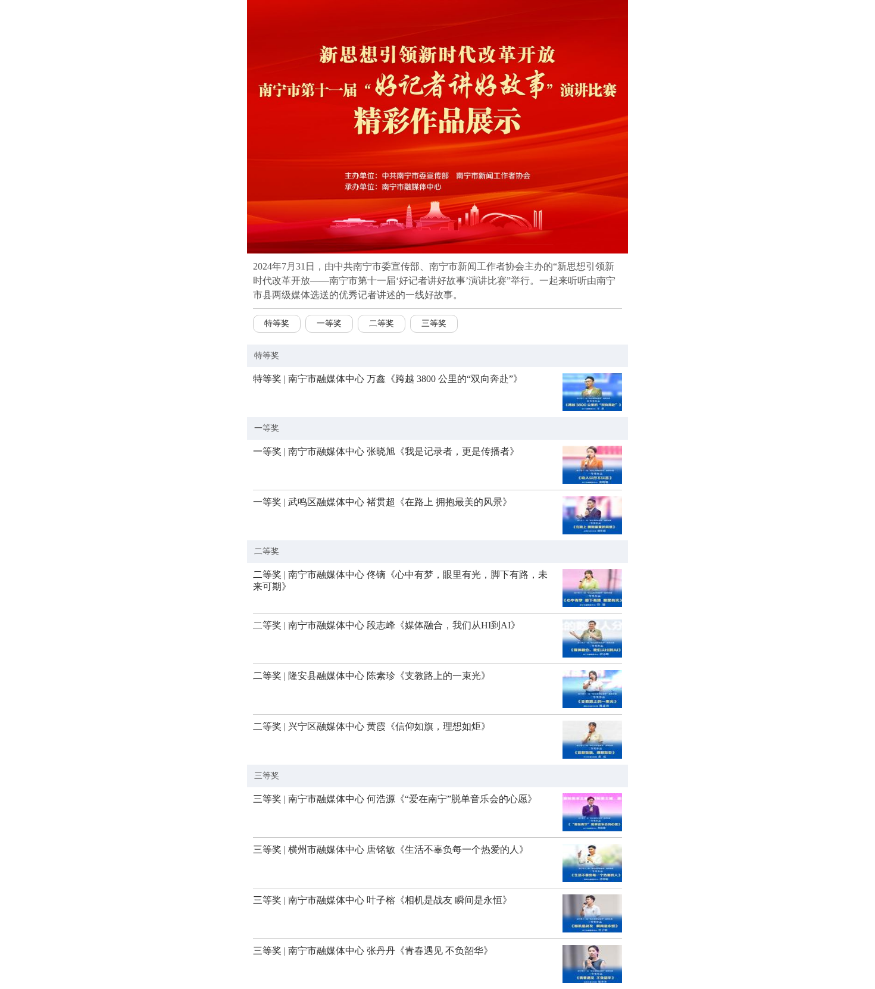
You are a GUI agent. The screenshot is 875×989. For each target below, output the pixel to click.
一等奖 (329, 323)
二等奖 (381, 323)
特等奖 (276, 323)
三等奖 (433, 323)
